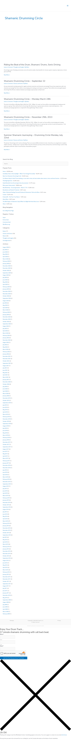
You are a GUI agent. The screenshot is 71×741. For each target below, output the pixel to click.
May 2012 (5, 565)
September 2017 (7, 446)
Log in (4, 217)
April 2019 (5, 412)
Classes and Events (18, 83)
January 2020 (6, 395)
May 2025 (5, 282)
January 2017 (6, 463)
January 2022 (6, 354)
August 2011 (6, 586)
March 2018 (6, 435)
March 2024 (6, 310)
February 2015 (6, 497)
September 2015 (7, 484)
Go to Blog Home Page (8, 210)
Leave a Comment (8, 67)
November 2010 (7, 595)
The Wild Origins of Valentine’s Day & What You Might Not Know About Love (21, 201)
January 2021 (6, 379)
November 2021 (7, 358)
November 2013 (7, 530)
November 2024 (7, 293)
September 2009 (7, 600)
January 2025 (6, 289)
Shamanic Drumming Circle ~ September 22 (24, 81)
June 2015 (5, 491)
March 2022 (6, 349)
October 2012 (6, 556)
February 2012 (6, 572)
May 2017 (5, 453)
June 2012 (5, 562)
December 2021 (7, 356)
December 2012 (7, 551)
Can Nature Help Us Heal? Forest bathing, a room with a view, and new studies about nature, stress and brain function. (31, 178)
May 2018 (5, 433)
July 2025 (5, 277)
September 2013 (7, 535)
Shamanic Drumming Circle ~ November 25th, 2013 (28, 117)
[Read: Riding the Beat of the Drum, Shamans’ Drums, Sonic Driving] (30, 43)
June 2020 (5, 388)
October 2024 (6, 296)
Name (2, 634)
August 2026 (6, 247)
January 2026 (6, 263)
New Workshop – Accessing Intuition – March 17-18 (15, 187)
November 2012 (7, 553)
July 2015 (5, 488)
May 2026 (5, 254)
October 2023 (6, 321)
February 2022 (6, 351)
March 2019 (6, 414)
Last (1, 644)
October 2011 (6, 581)
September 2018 (7, 423)
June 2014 (5, 514)
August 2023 (6, 326)
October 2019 (6, 400)
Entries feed (6, 219)
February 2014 (6, 523)
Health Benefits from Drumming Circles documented (15, 183)
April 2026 (5, 256)
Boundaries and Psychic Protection (11, 190)
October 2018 (6, 421)
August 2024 (6, 300)
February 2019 (6, 416)
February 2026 (6, 261)
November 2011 (7, 579)
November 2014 (7, 502)
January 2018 (6, 439)
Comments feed (6, 222)
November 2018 (7, 419)
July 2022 (5, 344)
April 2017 (5, 456)
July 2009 (5, 604)
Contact (4, 194)
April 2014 (5, 518)
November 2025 (7, 268)
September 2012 (7, 558)
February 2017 (6, 460)
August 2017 (6, 449)
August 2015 (6, 486)
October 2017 (6, 444)
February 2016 (6, 479)
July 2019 (5, 405)
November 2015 (7, 481)
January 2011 (6, 593)
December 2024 (7, 291)
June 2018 (5, 430)
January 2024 (6, 314)
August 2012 (6, 560)
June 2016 (5, 472)
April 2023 (5, 330)
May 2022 (5, 347)
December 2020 (7, 381)
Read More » (7, 75)
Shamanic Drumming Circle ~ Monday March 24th (27, 99)
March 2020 (6, 393)
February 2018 (6, 437)
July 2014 (5, 511)
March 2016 (6, 477)
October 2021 (6, 361)
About (4, 203)
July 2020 (5, 386)
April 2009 (5, 609)
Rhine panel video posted (9, 185)
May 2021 (5, 372)
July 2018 (5, 428)
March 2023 (6, 333)
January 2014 (6, 525)
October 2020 (6, 384)
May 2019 (5, 409)
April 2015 (5, 493)
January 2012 (6, 574)
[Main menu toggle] (67, 5)
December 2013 (7, 528)
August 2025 (6, 275)
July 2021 (5, 368)
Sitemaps (12, 620)
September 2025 (7, 272)
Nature (4, 236)
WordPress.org (6, 224)
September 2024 (7, 298)
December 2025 (7, 266)
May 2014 (5, 516)
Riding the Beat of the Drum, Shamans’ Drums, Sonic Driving (32, 64)
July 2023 (5, 328)
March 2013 (6, 544)
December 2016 (7, 465)
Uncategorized (6, 240)
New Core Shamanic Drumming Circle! (12, 176)
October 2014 (6, 504)
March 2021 (6, 377)
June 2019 (5, 407)
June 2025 (5, 279)
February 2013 (6, 546)
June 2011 (5, 590)
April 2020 (5, 391)
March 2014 (6, 521)
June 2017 (5, 451)
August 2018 (6, 426)
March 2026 (6, 259)
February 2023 (6, 335)
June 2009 (5, 606)
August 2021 (6, 365)
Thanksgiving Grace (7, 180)
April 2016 (5, 474)
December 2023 (7, 316)
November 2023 (7, 319)
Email (2, 646)
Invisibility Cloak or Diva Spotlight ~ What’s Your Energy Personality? (19, 173)
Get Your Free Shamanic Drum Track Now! (13, 658)
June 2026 (5, 252)
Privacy (59, 620)
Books (4, 231)
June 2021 (5, 370)
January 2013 (6, 549)
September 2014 (7, 507)
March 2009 (6, 611)
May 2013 (5, 539)
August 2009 (6, 602)
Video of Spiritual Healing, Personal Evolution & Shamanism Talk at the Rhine (21, 192)
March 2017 (6, 458)
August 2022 (6, 342)
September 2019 (7, 402)
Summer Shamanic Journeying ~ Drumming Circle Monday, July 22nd (33, 136)
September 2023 (7, 323)
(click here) (64, 735)
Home (4, 171)
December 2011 (7, 576)
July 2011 (5, 588)
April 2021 (5, 375)
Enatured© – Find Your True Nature (11, 197)
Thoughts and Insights (19, 67)
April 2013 (5, 542)
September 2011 (7, 583)
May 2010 (5, 597)
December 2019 (7, 398)
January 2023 (6, 337)
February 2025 (6, 286)
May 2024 (5, 305)
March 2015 (6, 495)
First (1, 639)
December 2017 (7, 442)
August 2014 (6, 509)
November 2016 (7, 467)
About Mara (5, 199)
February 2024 (6, 312)
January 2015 (6, 500)
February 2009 (6, 613)
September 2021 (7, 363)
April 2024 (5, 307)
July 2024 (5, 303)
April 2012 (5, 567)
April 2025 (5, 284)
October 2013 (6, 532)
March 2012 (6, 569)
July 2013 (5, 537)
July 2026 (5, 249)
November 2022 (7, 340)
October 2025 (6, 270)
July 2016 (5, 470)
